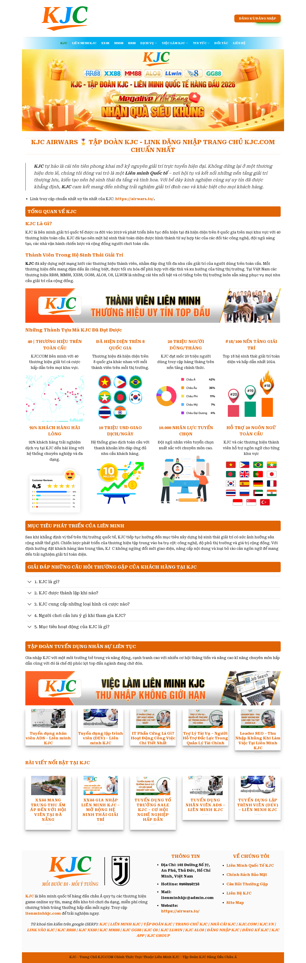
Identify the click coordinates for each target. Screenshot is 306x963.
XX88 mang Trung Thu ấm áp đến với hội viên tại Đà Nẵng (48, 810)
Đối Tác (221, 43)
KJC (63, 43)
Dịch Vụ (147, 43)
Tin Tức (200, 43)
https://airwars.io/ (134, 199)
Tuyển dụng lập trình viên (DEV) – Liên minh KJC (257, 805)
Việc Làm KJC (173, 43)
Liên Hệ (239, 43)
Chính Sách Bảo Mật (246, 875)
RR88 (132, 43)
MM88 (118, 43)
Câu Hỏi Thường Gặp (247, 884)
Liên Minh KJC (84, 43)
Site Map (235, 903)
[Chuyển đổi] (29, 582)
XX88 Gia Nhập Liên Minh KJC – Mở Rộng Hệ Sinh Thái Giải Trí (100, 810)
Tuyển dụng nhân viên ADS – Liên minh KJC (205, 805)
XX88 (105, 43)
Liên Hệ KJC (238, 893)
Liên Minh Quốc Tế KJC (250, 865)
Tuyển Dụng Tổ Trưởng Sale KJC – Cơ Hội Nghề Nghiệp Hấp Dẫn (153, 810)
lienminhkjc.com (43, 913)
